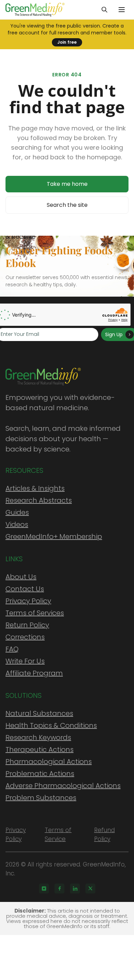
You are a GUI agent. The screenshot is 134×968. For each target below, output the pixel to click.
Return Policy (27, 625)
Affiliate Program (34, 673)
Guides (17, 512)
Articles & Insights (35, 488)
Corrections (25, 637)
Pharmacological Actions (48, 761)
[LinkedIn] (75, 888)
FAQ (12, 649)
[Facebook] (59, 888)
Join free (67, 42)
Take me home (67, 184)
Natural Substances (39, 713)
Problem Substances (40, 797)
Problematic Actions (39, 773)
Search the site (67, 205)
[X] (90, 888)
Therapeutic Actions (39, 749)
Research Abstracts (38, 500)
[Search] (104, 9)
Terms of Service (58, 834)
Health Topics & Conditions (51, 725)
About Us (20, 577)
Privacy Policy (28, 601)
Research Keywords (38, 737)
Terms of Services (34, 613)
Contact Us (24, 589)
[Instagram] (44, 888)
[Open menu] (122, 10)
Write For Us (25, 661)
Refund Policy (104, 834)
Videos (16, 524)
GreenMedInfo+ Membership (53, 536)
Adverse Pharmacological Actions (63, 785)
